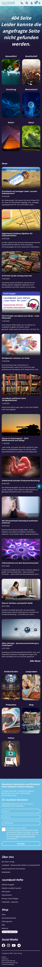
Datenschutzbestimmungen (25, 837)
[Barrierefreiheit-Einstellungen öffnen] (39, 486)
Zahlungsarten (7, 921)
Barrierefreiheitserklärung (10, 962)
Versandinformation (9, 918)
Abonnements (7, 895)
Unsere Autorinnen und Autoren (13, 869)
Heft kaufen (6, 892)
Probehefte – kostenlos (10, 902)
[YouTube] (14, 945)
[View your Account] (32, 3)
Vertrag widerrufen (10, 932)
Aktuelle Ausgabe (8, 885)
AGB (3, 925)
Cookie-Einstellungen (8, 964)
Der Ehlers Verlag (8, 862)
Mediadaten (6, 872)
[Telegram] (19, 945)
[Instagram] (8, 945)
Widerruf (5, 928)
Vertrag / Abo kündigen (10, 899)
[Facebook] (3, 945)
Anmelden (21, 844)
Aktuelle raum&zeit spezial (11, 888)
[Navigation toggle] (39, 3)
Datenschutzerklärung (8, 961)
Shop (3, 914)
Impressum (5, 959)
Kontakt (4, 957)
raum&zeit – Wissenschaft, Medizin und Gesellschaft (21, 865)
